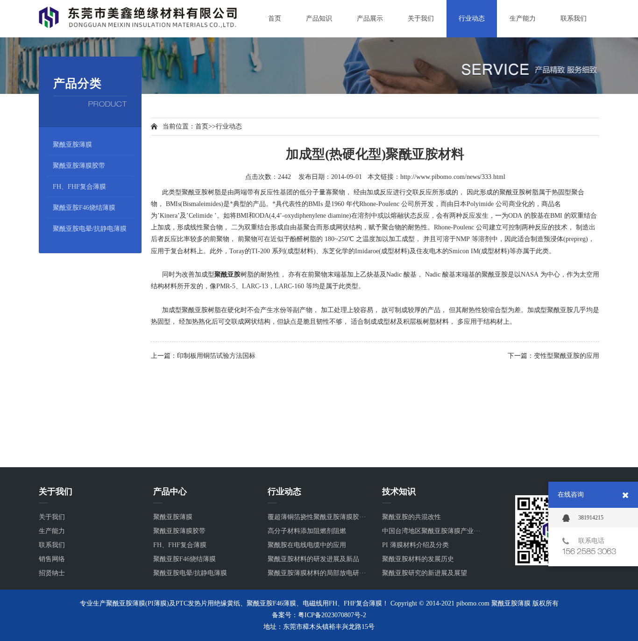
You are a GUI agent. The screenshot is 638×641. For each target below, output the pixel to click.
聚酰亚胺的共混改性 (411, 516)
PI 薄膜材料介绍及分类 (415, 544)
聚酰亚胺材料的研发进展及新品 (313, 559)
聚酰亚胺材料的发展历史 (418, 559)
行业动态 (229, 126)
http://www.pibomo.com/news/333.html (452, 176)
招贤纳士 (52, 573)
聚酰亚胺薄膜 (72, 144)
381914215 (590, 517)
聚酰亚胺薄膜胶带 (79, 165)
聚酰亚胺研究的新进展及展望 (424, 573)
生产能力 (52, 530)
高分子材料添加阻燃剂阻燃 (307, 530)
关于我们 (52, 516)
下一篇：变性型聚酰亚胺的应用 (553, 355)
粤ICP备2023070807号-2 (332, 615)
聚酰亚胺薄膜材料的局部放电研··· (317, 573)
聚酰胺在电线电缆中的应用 (307, 544)
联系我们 (52, 544)
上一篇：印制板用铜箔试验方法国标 (203, 355)
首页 (201, 126)
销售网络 (52, 559)
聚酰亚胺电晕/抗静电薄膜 (90, 228)
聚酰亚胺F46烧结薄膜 (84, 207)
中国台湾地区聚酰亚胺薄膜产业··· (431, 530)
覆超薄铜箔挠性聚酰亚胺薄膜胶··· (317, 516)
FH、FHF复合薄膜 (79, 186)
